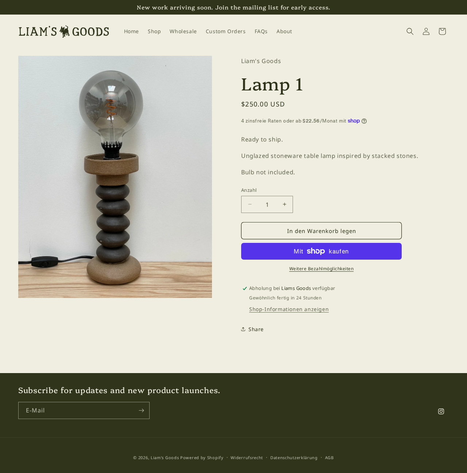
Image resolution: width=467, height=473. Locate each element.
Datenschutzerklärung (294, 457)
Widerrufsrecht (247, 457)
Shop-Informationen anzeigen (289, 309)
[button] (410, 31)
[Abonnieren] (141, 410)
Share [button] (256, 328)
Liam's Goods (165, 457)
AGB (329, 457)
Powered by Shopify (202, 457)
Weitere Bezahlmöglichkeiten (321, 268)
